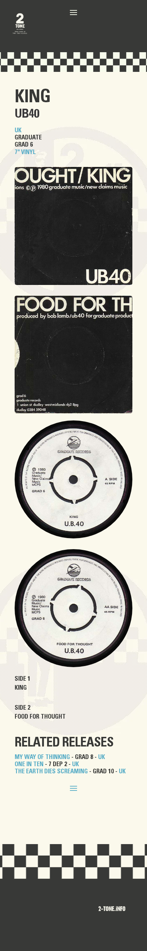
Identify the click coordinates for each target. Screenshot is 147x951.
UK (18, 130)
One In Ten (29, 764)
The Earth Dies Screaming (51, 771)
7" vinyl (25, 152)
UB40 (27, 114)
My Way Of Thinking (42, 757)
